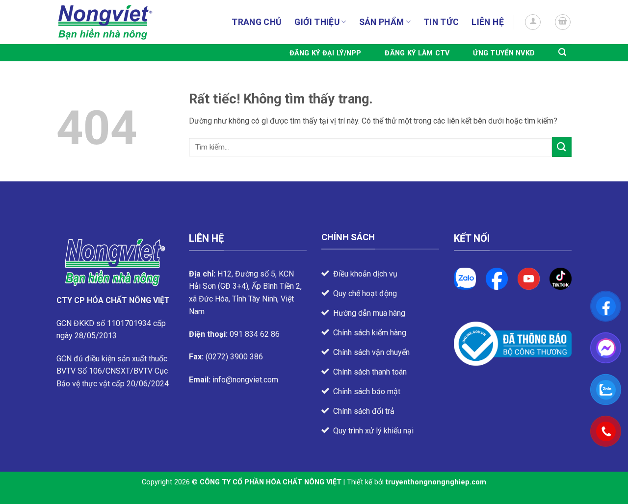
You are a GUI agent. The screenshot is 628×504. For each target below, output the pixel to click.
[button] (533, 22)
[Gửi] (562, 146)
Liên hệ (487, 22)
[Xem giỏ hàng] (563, 22)
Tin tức (441, 22)
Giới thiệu (317, 22)
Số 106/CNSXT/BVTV (115, 371)
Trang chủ (257, 22)
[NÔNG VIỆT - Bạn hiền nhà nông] (105, 22)
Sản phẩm (381, 22)
